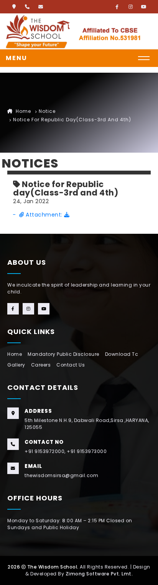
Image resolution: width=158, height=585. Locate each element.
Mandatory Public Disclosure (63, 354)
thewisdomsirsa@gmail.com (61, 475)
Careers (41, 365)
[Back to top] (144, 571)
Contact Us (70, 365)
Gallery (16, 365)
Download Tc (121, 354)
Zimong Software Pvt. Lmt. (99, 573)
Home (22, 111)
